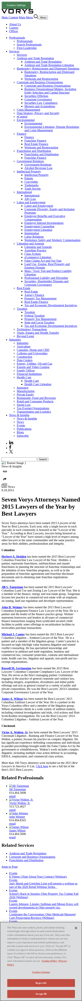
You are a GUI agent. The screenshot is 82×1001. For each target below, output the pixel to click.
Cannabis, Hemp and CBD (33, 350)
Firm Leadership (27, 48)
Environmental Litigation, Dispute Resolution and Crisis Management (51, 128)
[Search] (36, 17)
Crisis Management (28, 109)
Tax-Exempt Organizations (33, 408)
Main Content (10, 17)
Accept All (41, 993)
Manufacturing (26, 391)
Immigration (31, 233)
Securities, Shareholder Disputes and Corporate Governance (46, 283)
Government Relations (30, 161)
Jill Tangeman (17, 789)
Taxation (22, 308)
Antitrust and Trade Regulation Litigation (49, 65)
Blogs (20, 432)
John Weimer (17, 816)
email (12, 796)
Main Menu (26, 17)
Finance (21, 133)
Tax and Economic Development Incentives (50, 305)
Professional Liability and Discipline (46, 277)
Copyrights (31, 181)
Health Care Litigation (37, 384)
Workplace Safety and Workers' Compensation (52, 240)
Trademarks (31, 185)
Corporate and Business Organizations (40, 82)
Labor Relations (34, 236)
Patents (28, 178)
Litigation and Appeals (30, 243)
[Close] (76, 928)
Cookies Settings (16, 5)
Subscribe (23, 435)
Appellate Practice (35, 250)
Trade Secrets (32, 188)
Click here (42, 766)
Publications (24, 428)
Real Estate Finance (36, 144)
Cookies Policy (50, 960)
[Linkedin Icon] (11, 443)
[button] (5, 481)
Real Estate (23, 288)
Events (21, 425)
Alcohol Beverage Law (38, 168)
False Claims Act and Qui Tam (42, 260)
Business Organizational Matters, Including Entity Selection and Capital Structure (50, 90)
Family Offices (26, 370)
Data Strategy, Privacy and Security (38, 113)
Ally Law (30, 199)
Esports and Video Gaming (33, 367)
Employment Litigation (38, 229)
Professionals (17, 37)
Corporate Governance (38, 99)
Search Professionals (29, 44)
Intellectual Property (29, 171)
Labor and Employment (31, 202)
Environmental (26, 120)
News (20, 422)
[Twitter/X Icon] (11, 452)
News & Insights (19, 415)
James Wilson (17, 830)
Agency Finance (34, 295)
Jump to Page (10, 866)
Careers (13, 27)
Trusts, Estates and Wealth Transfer (38, 332)
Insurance (22, 387)
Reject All (41, 983)
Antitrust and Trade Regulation (35, 58)
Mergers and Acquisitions (39, 106)
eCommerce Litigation (37, 257)
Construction (24, 356)
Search (43, 459)
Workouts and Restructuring (41, 78)
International (24, 192)
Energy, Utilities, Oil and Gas (34, 363)
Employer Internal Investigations (44, 223)
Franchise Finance (35, 140)
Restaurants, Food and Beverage (36, 398)
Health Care (24, 377)
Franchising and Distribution (34, 151)
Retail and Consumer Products (35, 401)
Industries (15, 339)
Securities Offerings (36, 96)
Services (14, 51)
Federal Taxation (34, 315)
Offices (13, 31)
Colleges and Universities (32, 353)
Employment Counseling (39, 226)
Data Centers (24, 360)
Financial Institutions (29, 374)
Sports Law (24, 404)
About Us (15, 24)
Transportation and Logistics (34, 411)
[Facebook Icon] (10, 448)
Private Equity (25, 394)
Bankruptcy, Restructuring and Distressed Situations (48, 68)
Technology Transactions (32, 329)
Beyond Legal (25, 336)
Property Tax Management (40, 298)
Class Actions (32, 253)
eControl (22, 116)
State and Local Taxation (39, 322)
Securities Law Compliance (41, 102)
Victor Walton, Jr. (19, 803)
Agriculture (24, 346)
